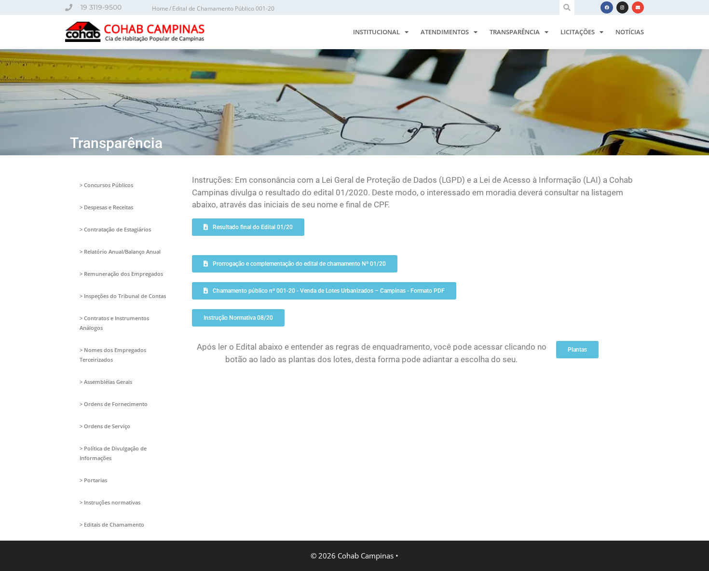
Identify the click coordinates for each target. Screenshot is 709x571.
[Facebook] (606, 7)
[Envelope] (638, 7)
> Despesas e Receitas (106, 207)
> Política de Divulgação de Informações (113, 453)
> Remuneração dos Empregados (121, 273)
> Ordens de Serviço (105, 426)
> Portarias (93, 480)
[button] (566, 7)
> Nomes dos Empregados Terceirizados (113, 354)
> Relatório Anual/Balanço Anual (120, 251)
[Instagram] (622, 7)
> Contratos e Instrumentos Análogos (114, 322)
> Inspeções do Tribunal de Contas (123, 295)
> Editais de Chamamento (112, 524)
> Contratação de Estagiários (115, 229)
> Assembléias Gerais (106, 381)
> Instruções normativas (110, 502)
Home (160, 8)
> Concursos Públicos (106, 185)
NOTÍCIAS (629, 31)
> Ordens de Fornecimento (114, 404)
